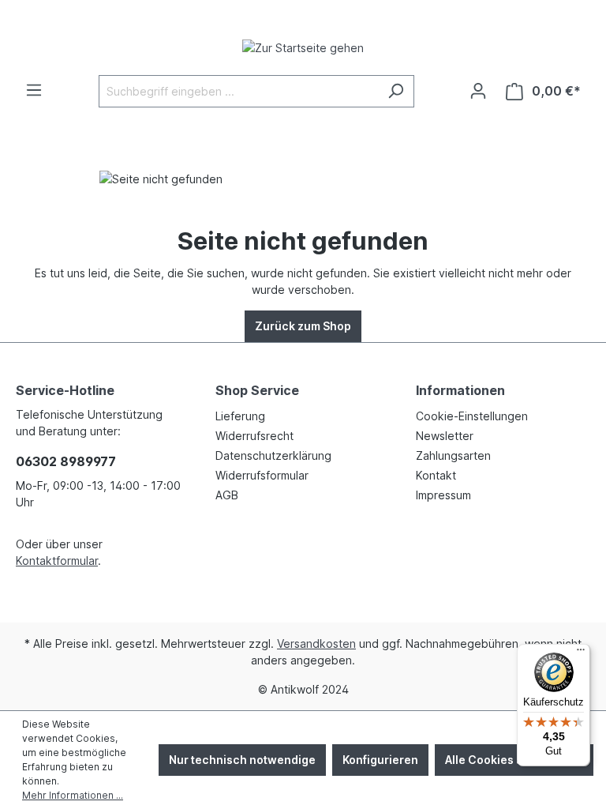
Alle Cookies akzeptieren (514, 759)
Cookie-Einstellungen (472, 416)
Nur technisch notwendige (242, 759)
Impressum (443, 495)
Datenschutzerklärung (273, 455)
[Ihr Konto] (478, 91)
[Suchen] (395, 91)
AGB (226, 495)
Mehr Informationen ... (72, 795)
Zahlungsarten (453, 455)
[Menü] (34, 90)
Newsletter (444, 435)
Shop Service (257, 390)
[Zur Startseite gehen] (303, 47)
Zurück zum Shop (303, 326)
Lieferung (240, 416)
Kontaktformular (57, 560)
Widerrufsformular (262, 475)
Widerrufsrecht (254, 435)
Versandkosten (316, 643)
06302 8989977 (66, 461)
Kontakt (436, 475)
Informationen (460, 390)
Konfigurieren (380, 759)
